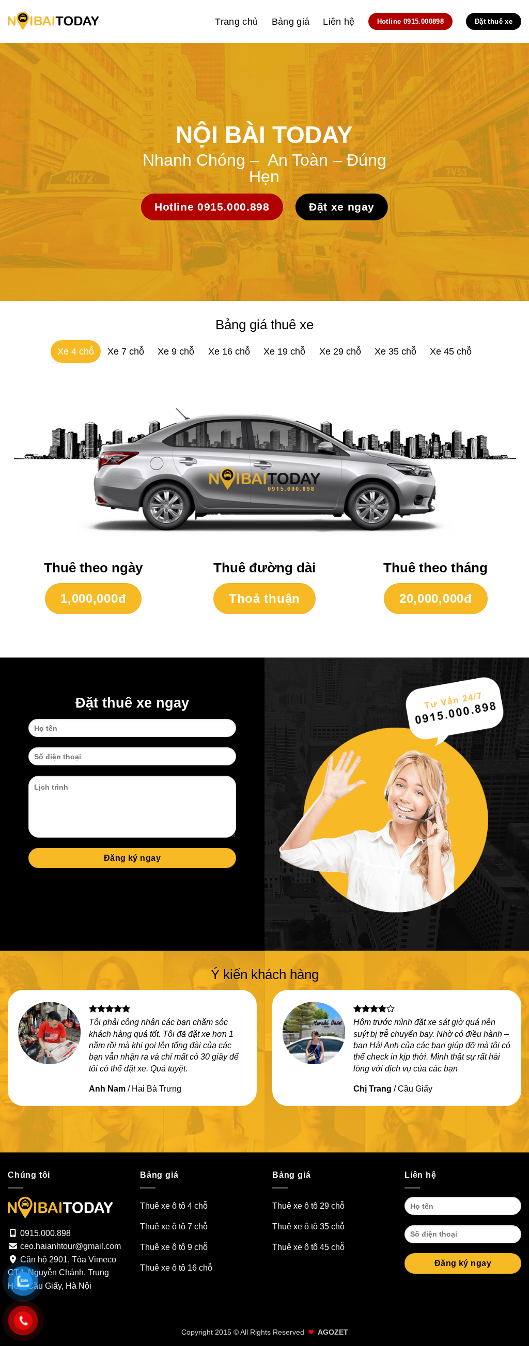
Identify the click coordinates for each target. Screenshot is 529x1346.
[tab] (76, 351)
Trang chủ (236, 22)
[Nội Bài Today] (53, 21)
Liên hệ (338, 22)
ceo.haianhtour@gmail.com (70, 1246)
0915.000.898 (45, 1233)
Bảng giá (291, 22)
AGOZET (333, 1332)
